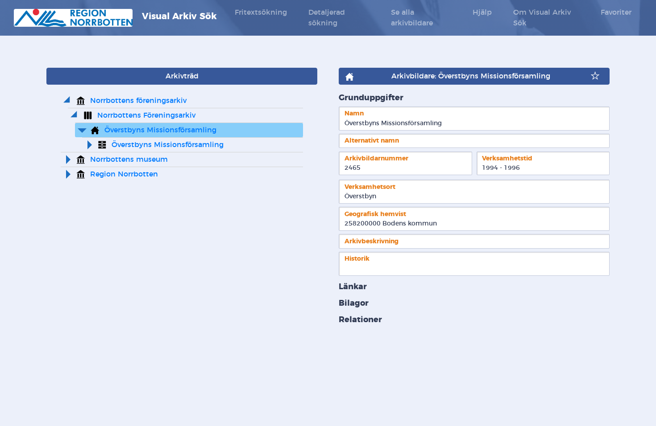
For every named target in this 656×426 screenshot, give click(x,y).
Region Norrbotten (124, 174)
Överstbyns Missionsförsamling (160, 130)
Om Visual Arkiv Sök (542, 18)
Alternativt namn (372, 140)
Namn (354, 113)
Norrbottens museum (129, 159)
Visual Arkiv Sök (178, 16)
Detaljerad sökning (326, 18)
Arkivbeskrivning (372, 241)
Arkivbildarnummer (376, 158)
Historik (357, 258)
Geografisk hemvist (375, 214)
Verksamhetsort (370, 187)
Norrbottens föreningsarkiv (138, 100)
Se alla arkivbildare (412, 18)
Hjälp (482, 12)
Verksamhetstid (507, 158)
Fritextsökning (261, 12)
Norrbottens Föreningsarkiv (146, 115)
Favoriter (616, 12)
